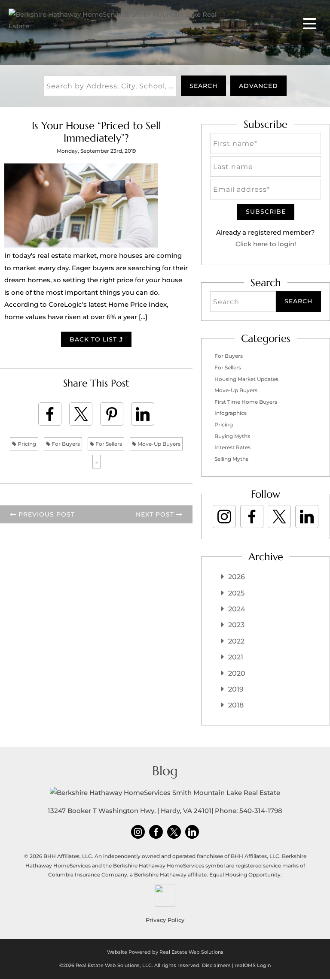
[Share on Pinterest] (111, 414)
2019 (236, 689)
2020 (236, 673)
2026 (236, 577)
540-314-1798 (260, 811)
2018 (236, 705)
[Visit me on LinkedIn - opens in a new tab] (306, 516)
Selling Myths (231, 459)
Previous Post (45, 514)
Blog (165, 771)
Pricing (26, 444)
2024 (236, 609)
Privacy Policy (165, 919)
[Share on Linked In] (142, 414)
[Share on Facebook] (49, 414)
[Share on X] (80, 414)
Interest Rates (232, 447)
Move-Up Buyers (158, 444)
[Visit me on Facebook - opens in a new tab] (251, 516)
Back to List (94, 339)
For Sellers (108, 444)
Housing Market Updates (246, 379)
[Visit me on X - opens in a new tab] (279, 516)
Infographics (230, 413)
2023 (236, 625)
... (96, 461)
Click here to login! (265, 244)
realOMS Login (253, 965)
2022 (236, 641)
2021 (235, 657)
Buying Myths (232, 436)
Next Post (156, 514)
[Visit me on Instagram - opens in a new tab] (224, 516)
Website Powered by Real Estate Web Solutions (165, 952)
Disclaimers (216, 965)
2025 (236, 593)
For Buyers (65, 444)
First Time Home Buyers (245, 402)
